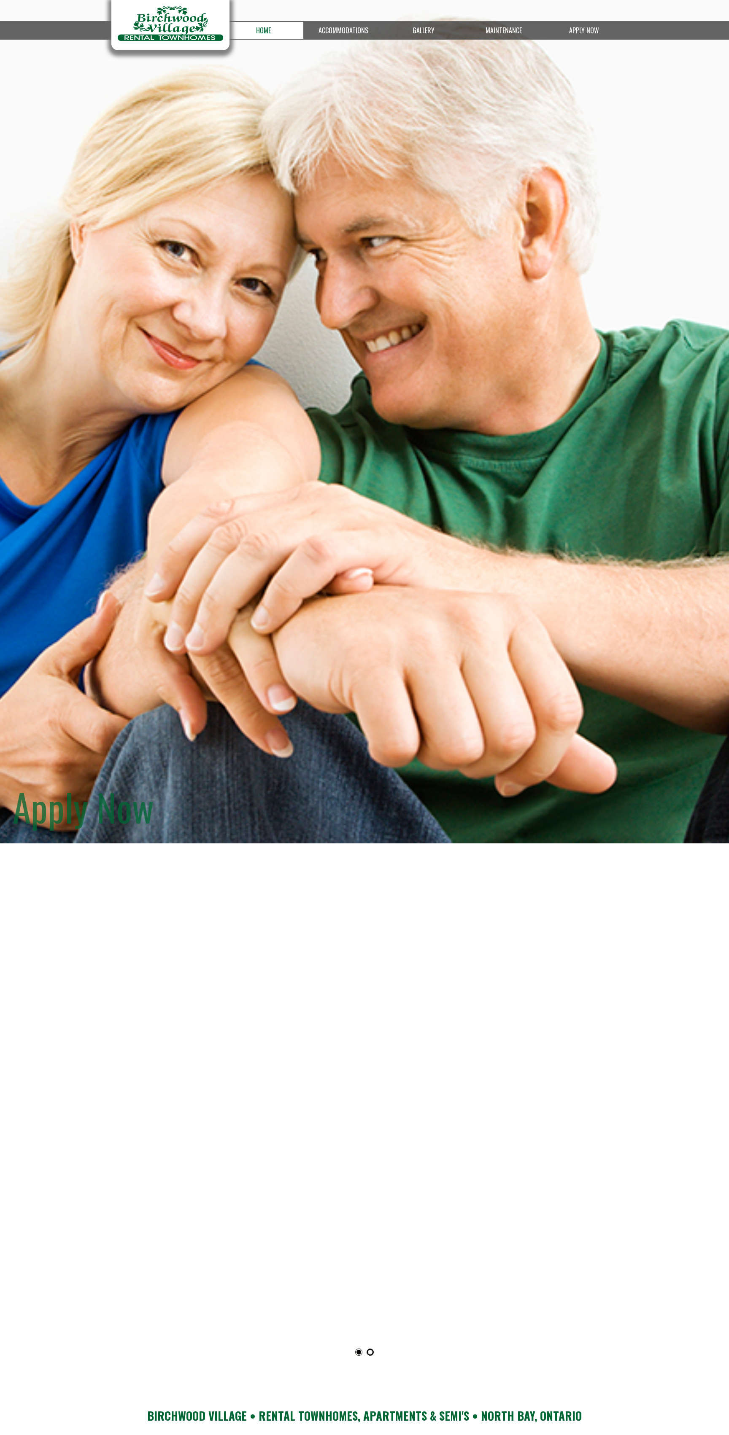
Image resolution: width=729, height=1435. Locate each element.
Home (263, 30)
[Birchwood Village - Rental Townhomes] (170, 25)
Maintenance (504, 30)
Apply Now (584, 30)
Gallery (424, 30)
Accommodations (343, 30)
